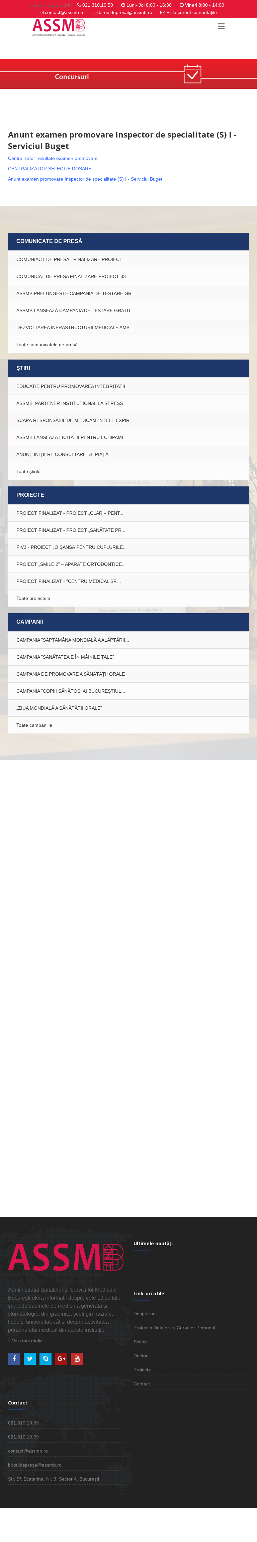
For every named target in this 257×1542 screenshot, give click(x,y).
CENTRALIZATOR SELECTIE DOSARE (49, 168)
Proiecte (142, 1369)
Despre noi (145, 1313)
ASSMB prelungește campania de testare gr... (76, 293)
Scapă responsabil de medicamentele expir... (75, 420)
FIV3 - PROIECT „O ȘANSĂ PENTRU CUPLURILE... (71, 547)
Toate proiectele (33, 598)
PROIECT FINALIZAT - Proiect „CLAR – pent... (69, 513)
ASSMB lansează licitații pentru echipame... (72, 437)
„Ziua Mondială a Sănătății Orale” (59, 708)
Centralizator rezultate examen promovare (53, 158)
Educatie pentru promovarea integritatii (70, 386)
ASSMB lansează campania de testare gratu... (75, 310)
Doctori (141, 1355)
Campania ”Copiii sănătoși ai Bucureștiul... (70, 691)
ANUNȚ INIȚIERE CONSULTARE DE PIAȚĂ (62, 454)
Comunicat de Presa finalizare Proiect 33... (73, 276)
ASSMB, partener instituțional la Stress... (71, 403)
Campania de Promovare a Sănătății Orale (70, 674)
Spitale (141, 1341)
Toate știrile (28, 471)
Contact (142, 1383)
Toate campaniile (34, 725)
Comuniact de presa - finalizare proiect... (71, 259)
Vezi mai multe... (29, 1340)
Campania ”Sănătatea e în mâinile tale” (65, 657)
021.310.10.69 (23, 1437)
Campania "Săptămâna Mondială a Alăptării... (72, 640)
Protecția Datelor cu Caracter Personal (174, 1327)
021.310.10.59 (97, 5)
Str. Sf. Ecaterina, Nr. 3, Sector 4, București (53, 1479)
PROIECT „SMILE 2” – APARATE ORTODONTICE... (71, 564)
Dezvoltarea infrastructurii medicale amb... (75, 327)
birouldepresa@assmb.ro (125, 12)
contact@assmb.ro (65, 12)
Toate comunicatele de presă (47, 344)
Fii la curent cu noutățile (191, 12)
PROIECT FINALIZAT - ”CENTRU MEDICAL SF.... (68, 581)
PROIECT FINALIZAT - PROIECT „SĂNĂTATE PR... (70, 530)
